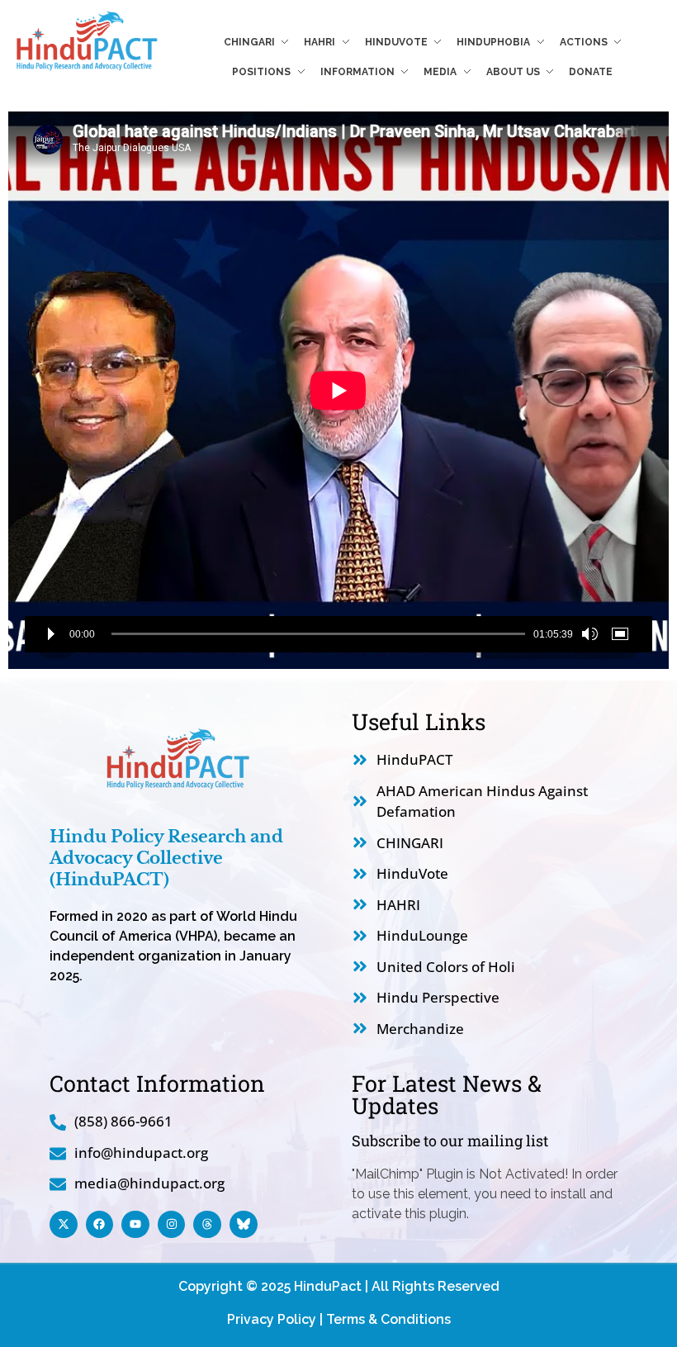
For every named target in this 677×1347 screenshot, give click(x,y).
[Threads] (207, 1225)
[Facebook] (100, 1225)
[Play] (51, 634)
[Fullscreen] (623, 634)
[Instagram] (172, 1225)
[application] (338, 390)
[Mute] (589, 634)
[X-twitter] (64, 1225)
